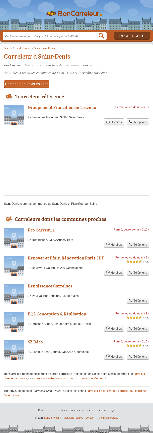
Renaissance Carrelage (50, 286)
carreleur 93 (125, 390)
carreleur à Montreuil (92, 378)
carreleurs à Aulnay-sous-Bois (53, 378)
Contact (89, 417)
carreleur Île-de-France (101, 390)
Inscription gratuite (107, 417)
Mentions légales (73, 417)
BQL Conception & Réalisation (57, 314)
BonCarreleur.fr (76, 16)
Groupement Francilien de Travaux (62, 107)
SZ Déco (35, 342)
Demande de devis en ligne (26, 84)
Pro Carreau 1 (41, 230)
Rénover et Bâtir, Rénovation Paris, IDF (66, 258)
